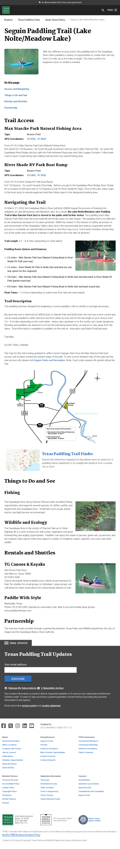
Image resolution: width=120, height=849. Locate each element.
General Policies (9, 764)
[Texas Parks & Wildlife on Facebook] (3, 725)
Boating (8, 19)
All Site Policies (9, 799)
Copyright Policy (9, 791)
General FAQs (8, 768)
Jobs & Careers (9, 752)
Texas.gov (44, 780)
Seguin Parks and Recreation (49, 360)
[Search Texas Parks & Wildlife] (103, 10)
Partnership (10, 107)
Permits (43, 745)
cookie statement (51, 705)
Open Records (84, 787)
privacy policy (29, 705)
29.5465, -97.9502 (36, 175)
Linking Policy (8, 787)
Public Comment (85, 752)
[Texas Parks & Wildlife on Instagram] (17, 725)
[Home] (6, 9)
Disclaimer (7, 795)
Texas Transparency (49, 791)
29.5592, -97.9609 (36, 139)
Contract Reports (47, 760)
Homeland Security (48, 784)
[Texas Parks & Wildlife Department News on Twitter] (10, 725)
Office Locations (9, 745)
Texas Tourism (46, 795)
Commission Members (88, 741)
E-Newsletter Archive (52, 688)
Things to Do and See (15, 95)
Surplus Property (47, 756)
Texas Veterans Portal (50, 799)
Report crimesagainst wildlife (94, 820)
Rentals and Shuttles (15, 101)
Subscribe (18, 678)
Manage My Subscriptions (22, 688)
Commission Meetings (88, 745)
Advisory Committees (87, 748)
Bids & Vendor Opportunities (52, 752)
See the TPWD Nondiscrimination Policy (21, 835)
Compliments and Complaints (91, 791)
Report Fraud (84, 795)
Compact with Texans (11, 748)
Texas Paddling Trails (29, 19)
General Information (11, 741)
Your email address (15, 664)
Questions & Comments (88, 784)
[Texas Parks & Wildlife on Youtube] (31, 725)
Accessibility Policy (10, 784)
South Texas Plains (55, 19)
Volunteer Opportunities (12, 760)
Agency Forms (46, 741)
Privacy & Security (10, 780)
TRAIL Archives (47, 787)
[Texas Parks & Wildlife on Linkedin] (24, 725)
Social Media (84, 780)
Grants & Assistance (49, 748)
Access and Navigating (16, 88)
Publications (7, 756)
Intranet (5, 803)
